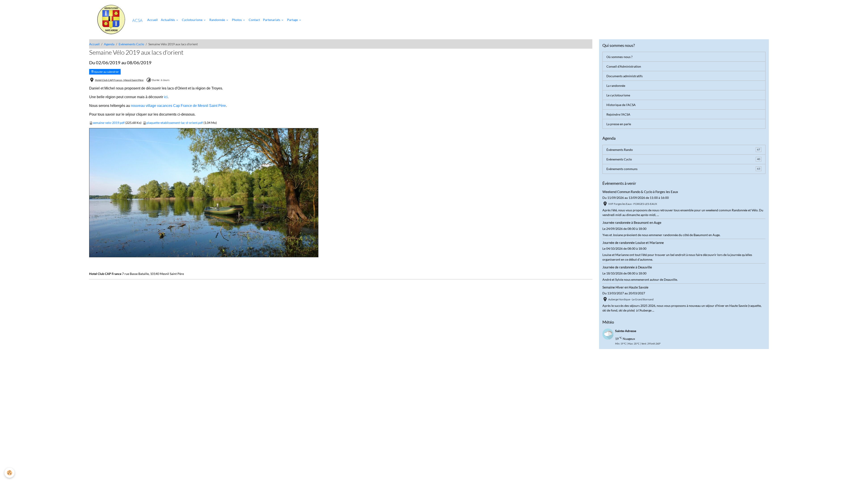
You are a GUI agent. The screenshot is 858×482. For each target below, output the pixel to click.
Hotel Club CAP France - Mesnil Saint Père (119, 79)
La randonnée (615, 85)
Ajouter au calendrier (106, 71)
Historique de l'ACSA (621, 105)
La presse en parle (618, 124)
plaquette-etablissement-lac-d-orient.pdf (174, 123)
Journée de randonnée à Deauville (627, 267)
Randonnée (217, 20)
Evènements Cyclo (131, 44)
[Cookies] (9, 473)
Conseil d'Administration (623, 66)
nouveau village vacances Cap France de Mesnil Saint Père (178, 106)
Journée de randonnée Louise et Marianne (633, 243)
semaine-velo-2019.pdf (109, 123)
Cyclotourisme (192, 20)
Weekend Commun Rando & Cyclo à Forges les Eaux (640, 192)
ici (166, 97)
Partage (293, 20)
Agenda (109, 44)
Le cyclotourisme (618, 95)
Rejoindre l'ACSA (618, 114)
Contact (254, 20)
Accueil (152, 20)
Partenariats (272, 20)
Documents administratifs (624, 76)
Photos (237, 20)
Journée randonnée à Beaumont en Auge (631, 222)
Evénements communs (683, 169)
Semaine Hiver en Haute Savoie (625, 287)
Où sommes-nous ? (619, 57)
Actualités (168, 20)
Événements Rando (683, 150)
